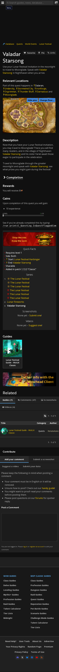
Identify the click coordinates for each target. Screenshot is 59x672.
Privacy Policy (21, 652)
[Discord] (18, 657)
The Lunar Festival (19, 278)
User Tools (24, 641)
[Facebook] (32, 657)
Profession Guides (12, 599)
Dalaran (39, 85)
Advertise (49, 641)
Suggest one (35, 325)
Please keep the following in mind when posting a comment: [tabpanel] (28, 511)
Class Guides (9, 580)
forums (39, 498)
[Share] (56, 3)
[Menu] (2, 3)
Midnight (7, 618)
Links (52, 52)
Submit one (35, 315)
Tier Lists (8, 613)
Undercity (10, 88)
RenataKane (53, 431)
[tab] (7, 400)
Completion (14, 177)
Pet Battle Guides (39, 608)
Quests (19, 44)
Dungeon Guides (39, 590)
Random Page (34, 646)
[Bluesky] (27, 657)
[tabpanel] (29, 429)
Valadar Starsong (12, 154)
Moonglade (11, 94)
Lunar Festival (45, 44)
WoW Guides (9, 576)
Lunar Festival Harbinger (27, 259)
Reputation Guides (40, 604)
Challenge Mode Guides (42, 618)
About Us (36, 641)
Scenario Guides (38, 613)
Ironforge (41, 88)
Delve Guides (9, 585)
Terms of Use (37, 652)
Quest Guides (37, 599)
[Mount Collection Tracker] (29, 379)
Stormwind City (25, 88)
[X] (22, 657)
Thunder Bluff (26, 91)
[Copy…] (45, 416)
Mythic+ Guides (11, 594)
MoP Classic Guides (41, 576)
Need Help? (10, 641)
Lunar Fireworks (15, 301)
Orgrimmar (10, 91)
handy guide (48, 488)
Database (9, 44)
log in (25, 546)
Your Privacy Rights (15, 646)
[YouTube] (37, 657)
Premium (48, 646)
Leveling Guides (11, 590)
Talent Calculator (12, 608)
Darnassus (42, 91)
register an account (37, 546)
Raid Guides (9, 604)
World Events (31, 44)
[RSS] (42, 657)
